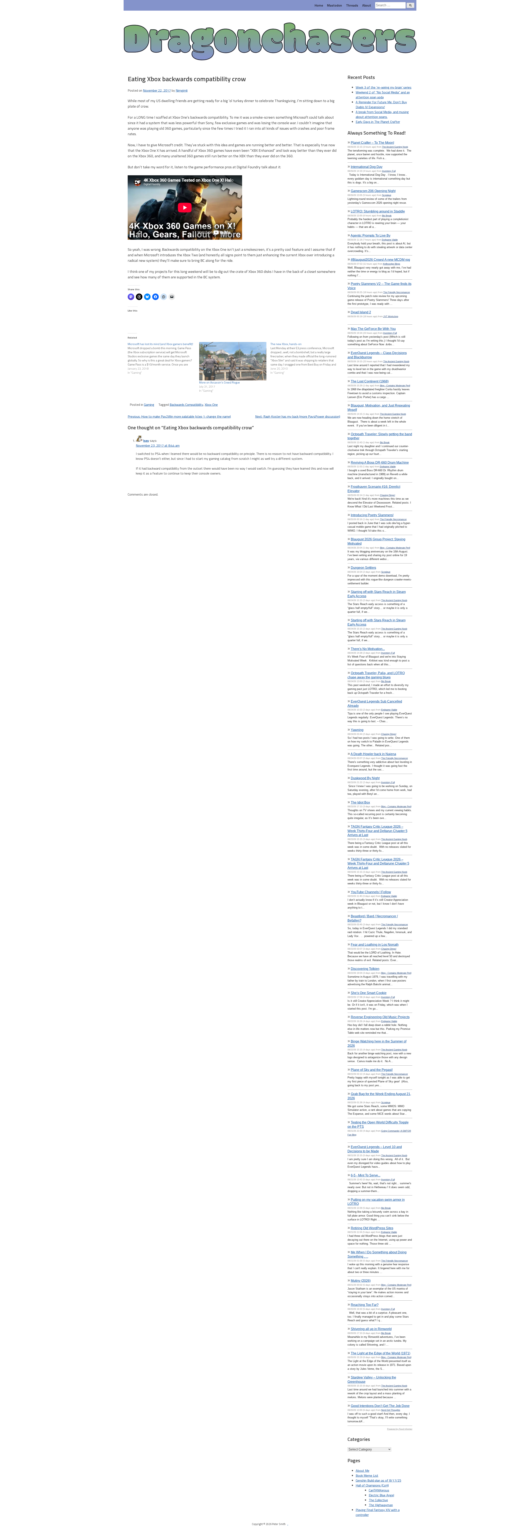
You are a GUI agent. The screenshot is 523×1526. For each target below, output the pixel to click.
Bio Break (387, 215)
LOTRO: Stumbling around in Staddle (378, 211)
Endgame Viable (390, 239)
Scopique (386, 195)
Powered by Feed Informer (399, 1429)
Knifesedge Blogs (391, 264)
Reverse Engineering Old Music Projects (380, 1017)
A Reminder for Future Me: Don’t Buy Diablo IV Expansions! (381, 104)
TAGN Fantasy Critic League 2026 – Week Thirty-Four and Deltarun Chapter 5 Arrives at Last (377, 831)
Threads (352, 5)
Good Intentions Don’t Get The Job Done (380, 1406)
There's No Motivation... (368, 649)
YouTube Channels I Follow (371, 892)
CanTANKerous (379, 1490)
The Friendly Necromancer (396, 292)
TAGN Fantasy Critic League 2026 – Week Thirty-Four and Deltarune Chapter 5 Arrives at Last (378, 863)
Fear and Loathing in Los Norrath (375, 944)
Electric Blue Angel (381, 1495)
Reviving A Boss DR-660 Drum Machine (380, 462)
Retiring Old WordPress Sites (372, 1228)
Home (319, 5)
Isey (146, 440)
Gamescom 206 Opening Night (373, 191)
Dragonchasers (270, 42)
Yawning (357, 730)
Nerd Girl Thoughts (390, 1410)
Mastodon (334, 5)
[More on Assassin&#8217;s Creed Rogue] (233, 361)
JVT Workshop (390, 316)
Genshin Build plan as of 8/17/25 (378, 1480)
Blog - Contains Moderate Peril (395, 385)
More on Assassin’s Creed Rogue (219, 382)
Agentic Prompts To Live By (370, 235)
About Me (362, 1470)
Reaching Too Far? (365, 1305)
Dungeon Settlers (363, 567)
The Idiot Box (360, 802)
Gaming (149, 404)
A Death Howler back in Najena (373, 754)
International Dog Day (366, 167)
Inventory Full (389, 171)
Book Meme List (367, 1475)
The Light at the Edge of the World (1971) (380, 1353)
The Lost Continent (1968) (370, 381)
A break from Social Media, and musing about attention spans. (382, 114)
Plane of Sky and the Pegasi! (372, 1070)
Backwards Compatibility (186, 404)
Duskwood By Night (365, 778)
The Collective (378, 1500)
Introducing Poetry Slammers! (372, 515)
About (366, 5)
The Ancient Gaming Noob (395, 147)
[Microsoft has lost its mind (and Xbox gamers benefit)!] (163, 358)
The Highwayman (381, 1504)
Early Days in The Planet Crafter (378, 121)
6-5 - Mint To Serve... (365, 1175)
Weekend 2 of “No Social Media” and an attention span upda (383, 95)
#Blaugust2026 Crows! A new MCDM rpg (380, 259)
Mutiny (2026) (361, 1280)
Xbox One (211, 404)
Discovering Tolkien (365, 968)
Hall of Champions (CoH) (372, 1485)
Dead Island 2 (361, 312)
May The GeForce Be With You (373, 329)
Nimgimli (182, 90)
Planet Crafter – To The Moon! (372, 142)
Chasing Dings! (387, 495)
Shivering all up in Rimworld (371, 1329)
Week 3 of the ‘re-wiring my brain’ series (383, 87)
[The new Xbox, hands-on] (306, 358)
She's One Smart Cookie (369, 993)
